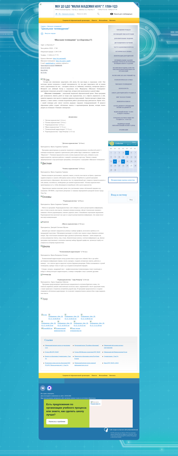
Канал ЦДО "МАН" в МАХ (111, 363)
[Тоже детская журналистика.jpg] (77, 330)
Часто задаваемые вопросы (123, 47)
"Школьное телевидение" (54, 26)
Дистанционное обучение (123, 43)
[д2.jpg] (44, 315)
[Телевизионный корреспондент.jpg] (61, 330)
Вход (131, 199)
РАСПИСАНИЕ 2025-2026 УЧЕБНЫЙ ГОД (123, 75)
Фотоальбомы (103, 20)
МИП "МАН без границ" (123, 97)
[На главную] (56, 13)
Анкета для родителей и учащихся (124, 93)
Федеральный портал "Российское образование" (86, 345)
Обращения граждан (124, 30)
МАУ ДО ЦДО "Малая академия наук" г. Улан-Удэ (86, 7)
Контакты (112, 20)
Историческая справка (124, 51)
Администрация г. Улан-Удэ (111, 356)
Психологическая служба (123, 80)
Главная (43, 26)
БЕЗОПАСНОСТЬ (123, 88)
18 (123, 161)
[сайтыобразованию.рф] (136, 5)
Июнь (134, 142)
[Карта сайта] (59, 13)
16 (115, 161)
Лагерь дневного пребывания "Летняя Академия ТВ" (123, 106)
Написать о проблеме (57, 421)
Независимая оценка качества (123, 180)
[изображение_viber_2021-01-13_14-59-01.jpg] (65, 325)
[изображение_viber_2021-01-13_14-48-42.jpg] (88, 318)
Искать (98, 13)
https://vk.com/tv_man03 (63, 61)
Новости (94, 20)
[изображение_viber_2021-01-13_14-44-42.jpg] (72, 318)
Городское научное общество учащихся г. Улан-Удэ (123, 118)
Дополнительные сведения (123, 38)
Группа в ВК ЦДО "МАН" (52, 352)
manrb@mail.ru (50, 63)
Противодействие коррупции (123, 34)
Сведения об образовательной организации (76, 20)
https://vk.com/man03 (59, 58)
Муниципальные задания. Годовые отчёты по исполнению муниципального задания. (123, 61)
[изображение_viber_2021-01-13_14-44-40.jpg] (56, 318)
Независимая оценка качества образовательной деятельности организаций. (124, 69)
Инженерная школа (124, 101)
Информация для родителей (123, 56)
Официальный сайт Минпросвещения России (115, 352)
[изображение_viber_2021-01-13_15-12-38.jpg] (97, 325)
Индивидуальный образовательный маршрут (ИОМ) (123, 124)
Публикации (123, 130)
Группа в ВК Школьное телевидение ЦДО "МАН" (87, 352)
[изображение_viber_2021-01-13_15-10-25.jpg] (81, 325)
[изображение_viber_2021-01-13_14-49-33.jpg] (48, 325)
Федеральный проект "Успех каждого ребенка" (123, 112)
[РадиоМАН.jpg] (46, 328)
